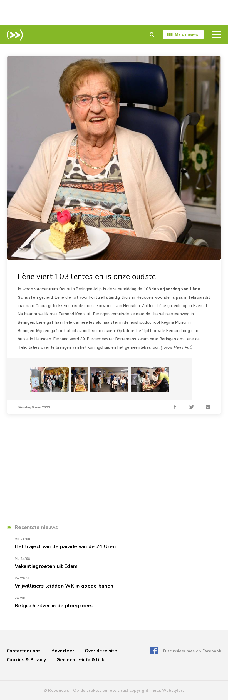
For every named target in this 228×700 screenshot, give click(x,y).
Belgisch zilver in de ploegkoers (54, 605)
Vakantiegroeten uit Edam (46, 566)
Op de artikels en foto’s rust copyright (110, 690)
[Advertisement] (114, 12)
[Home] (14, 35)
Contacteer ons (24, 651)
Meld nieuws (186, 34)
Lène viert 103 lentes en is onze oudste (87, 276)
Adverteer (62, 651)
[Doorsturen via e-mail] (208, 407)
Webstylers (173, 690)
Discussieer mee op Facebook (192, 651)
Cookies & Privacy (26, 660)
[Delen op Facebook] (175, 407)
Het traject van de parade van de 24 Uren (65, 546)
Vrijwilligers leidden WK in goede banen (64, 586)
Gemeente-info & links (81, 660)
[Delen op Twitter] (191, 407)
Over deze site (101, 651)
